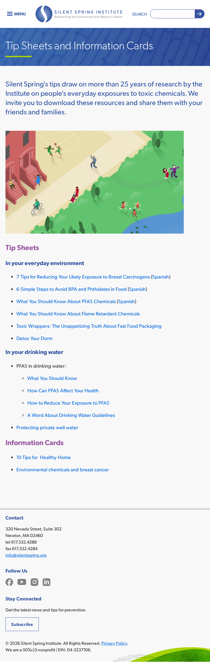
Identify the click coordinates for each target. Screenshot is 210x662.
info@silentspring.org (25, 555)
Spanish (160, 276)
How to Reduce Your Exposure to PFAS (68, 402)
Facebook (9, 581)
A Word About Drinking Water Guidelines (71, 415)
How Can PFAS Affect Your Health (63, 390)
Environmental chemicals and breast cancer (62, 469)
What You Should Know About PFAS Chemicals (66, 301)
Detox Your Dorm (34, 338)
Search (139, 14)
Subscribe (22, 624)
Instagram (34, 581)
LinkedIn (46, 581)
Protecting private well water (47, 427)
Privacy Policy (114, 643)
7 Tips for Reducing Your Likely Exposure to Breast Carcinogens (83, 276)
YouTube (22, 581)
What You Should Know (52, 378)
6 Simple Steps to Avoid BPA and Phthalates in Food (71, 289)
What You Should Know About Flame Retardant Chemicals (78, 313)
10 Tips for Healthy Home (43, 457)
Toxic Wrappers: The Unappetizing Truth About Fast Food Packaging (89, 326)
